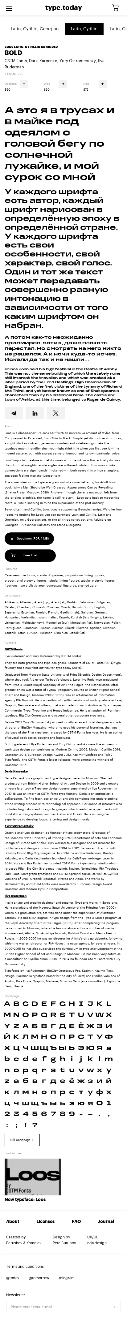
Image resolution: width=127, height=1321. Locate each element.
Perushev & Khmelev (23, 1243)
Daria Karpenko (43, 61)
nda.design (97, 1243)
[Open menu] (9, 8)
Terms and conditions (25, 1266)
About (12, 1222)
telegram (67, 1278)
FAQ (76, 1222)
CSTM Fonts (16, 61)
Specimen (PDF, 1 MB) (32, 538)
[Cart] (117, 8)
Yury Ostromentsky (77, 61)
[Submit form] (115, 1307)
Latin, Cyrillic (84, 29)
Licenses (45, 1222)
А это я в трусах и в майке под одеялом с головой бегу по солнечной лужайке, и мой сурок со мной (59, 144)
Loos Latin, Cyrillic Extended (31, 47)
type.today (63, 7)
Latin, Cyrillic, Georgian (35, 29)
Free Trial (30, 555)
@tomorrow (39, 1278)
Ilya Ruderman (16, 895)
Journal (106, 1222)
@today (12, 1278)
